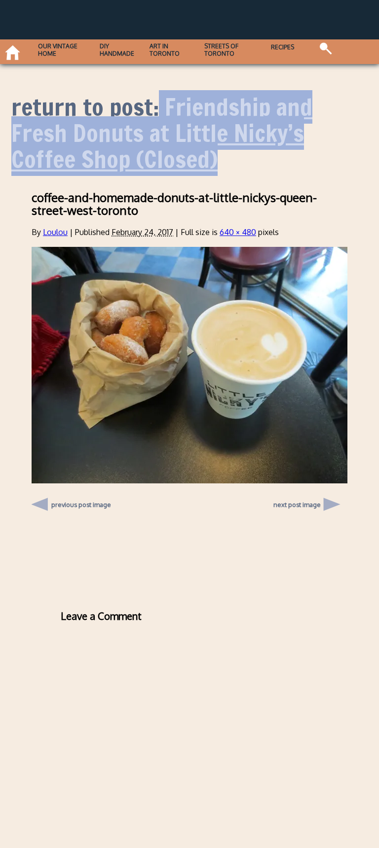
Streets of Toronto (221, 49)
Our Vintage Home (57, 49)
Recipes (282, 47)
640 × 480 (238, 232)
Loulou (55, 232)
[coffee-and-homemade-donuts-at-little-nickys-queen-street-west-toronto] (189, 480)
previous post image (81, 502)
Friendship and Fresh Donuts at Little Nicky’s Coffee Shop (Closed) (161, 133)
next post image (297, 505)
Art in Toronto (165, 49)
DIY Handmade (117, 49)
